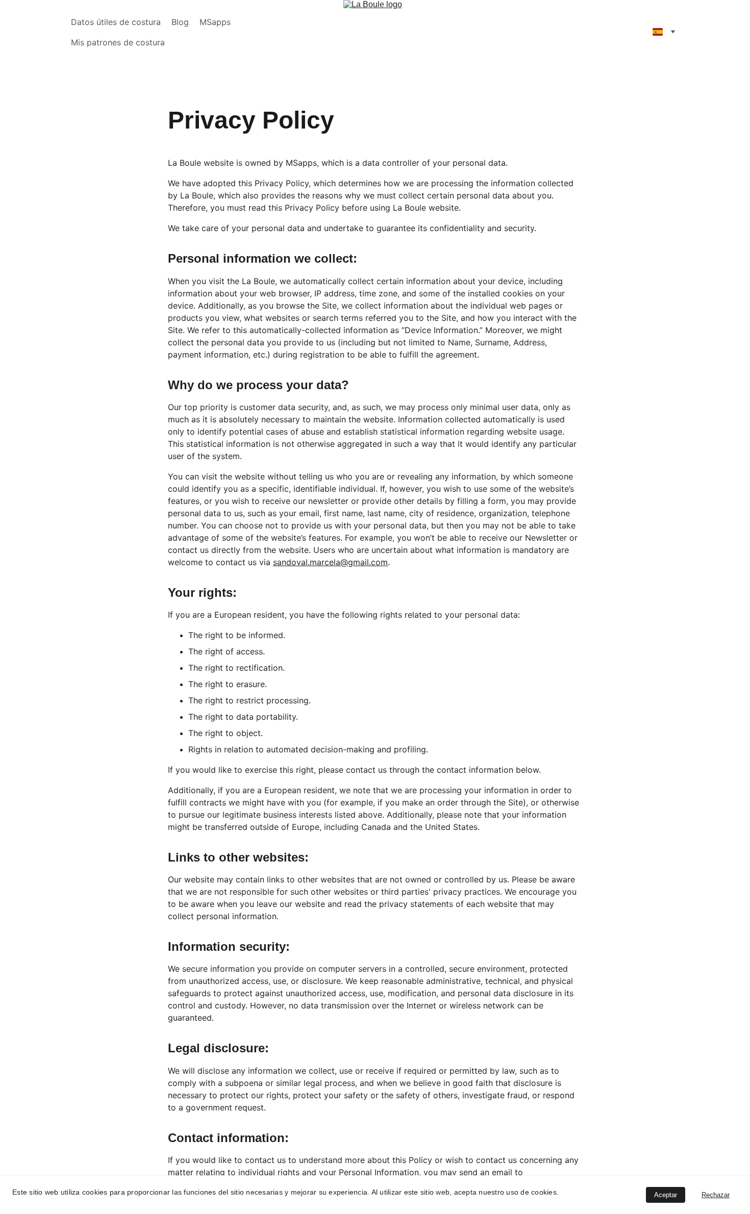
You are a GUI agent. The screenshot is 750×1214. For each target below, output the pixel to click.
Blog (180, 22)
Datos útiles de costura (116, 22)
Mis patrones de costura (118, 42)
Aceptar (665, 1195)
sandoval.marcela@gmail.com (330, 562)
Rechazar (716, 1195)
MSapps (215, 22)
